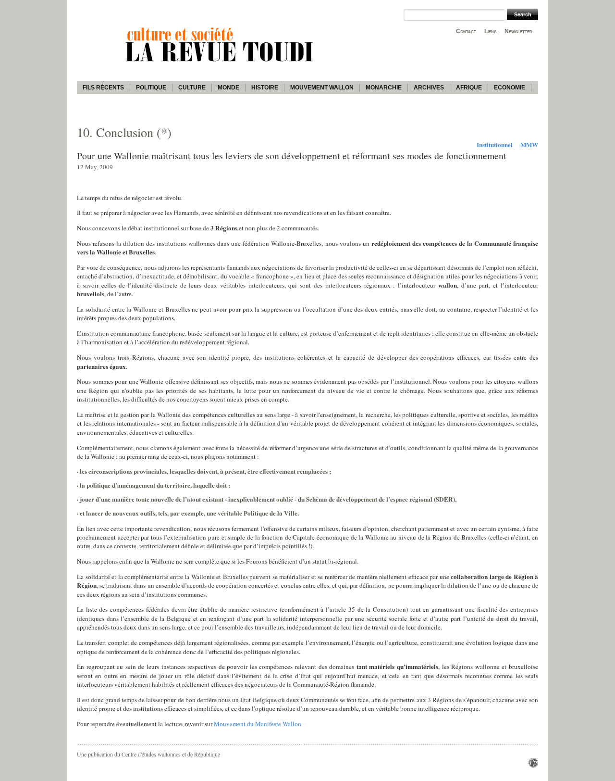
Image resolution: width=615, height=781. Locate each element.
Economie (509, 87)
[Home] (221, 63)
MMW (529, 145)
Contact (466, 31)
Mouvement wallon (322, 87)
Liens (490, 31)
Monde (228, 87)
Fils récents (103, 87)
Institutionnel (495, 145)
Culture (192, 87)
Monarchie (384, 87)
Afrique (469, 87)
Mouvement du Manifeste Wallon (257, 723)
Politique (151, 87)
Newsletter (518, 31)
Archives (429, 87)
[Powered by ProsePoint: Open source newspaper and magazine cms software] (533, 765)
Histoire (264, 87)
